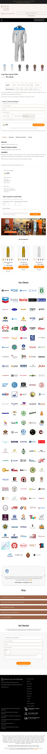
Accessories (3, 735)
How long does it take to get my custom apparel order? (12, 602)
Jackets (35, 739)
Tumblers (32, 741)
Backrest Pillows (21, 735)
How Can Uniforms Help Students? (7, 723)
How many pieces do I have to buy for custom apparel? (12, 597)
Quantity (5, 649)
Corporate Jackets (41, 736)
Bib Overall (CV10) (39, 262)
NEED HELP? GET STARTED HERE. (31, 13)
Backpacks (16, 735)
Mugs (8, 740)
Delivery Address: (18, 116)
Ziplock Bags (23, 743)
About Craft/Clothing (30, 678)
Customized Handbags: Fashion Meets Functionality (10, 708)
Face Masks (5, 739)
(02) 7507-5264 (6, 10)
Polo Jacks (23, 740)
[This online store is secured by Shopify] (5, 124)
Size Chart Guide (29, 693)
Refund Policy (29, 691)
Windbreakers (31, 742)
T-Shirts (14, 741)
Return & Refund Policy (10, 190)
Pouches (36, 740)
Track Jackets (28, 741)
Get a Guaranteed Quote (39, 124)
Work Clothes (37, 742)
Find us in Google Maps (31, 703)
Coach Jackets (27, 736)
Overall (11, 740)
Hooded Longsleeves (26, 739)
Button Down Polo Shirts (12, 736)
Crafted (31, 749)
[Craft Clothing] (8, 13)
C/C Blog (28, 701)
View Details (8, 271)
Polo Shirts (32, 740)
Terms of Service (29, 683)
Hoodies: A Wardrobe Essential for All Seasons (9, 712)
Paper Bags (15, 740)
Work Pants (41, 742)
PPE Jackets (43, 740)
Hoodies (32, 739)
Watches (27, 742)
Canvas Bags (19, 736)
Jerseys (39, 739)
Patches (19, 740)
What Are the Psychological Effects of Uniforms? (10, 727)
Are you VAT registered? (6, 617)
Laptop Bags (4, 740)
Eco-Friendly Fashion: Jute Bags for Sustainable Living (11, 715)
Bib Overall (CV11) (23, 262)
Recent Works (29, 696)
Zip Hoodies (18, 743)
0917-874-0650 (6, 8)
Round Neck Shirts (6, 741)
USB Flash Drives (41, 741)
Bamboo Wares (30, 735)
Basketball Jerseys (36, 735)
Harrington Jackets (19, 739)
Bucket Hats (5, 736)
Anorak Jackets (8, 735)
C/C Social (28, 698)
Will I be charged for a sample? (7, 607)
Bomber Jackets (42, 735)
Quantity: (4, 116)
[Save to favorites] (12, 247)
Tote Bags (23, 741)
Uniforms (36, 741)
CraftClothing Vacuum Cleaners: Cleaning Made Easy (10, 719)
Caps (23, 736)
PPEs (39, 740)
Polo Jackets (27, 740)
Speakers (11, 741)
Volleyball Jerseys (17, 742)
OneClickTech (35, 749)
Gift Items (14, 739)
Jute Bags (42, 739)
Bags (26, 735)
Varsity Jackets (11, 742)
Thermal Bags (18, 741)
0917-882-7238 (6, 6)
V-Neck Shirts (6, 742)
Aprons (13, 735)
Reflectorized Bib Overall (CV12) (8, 263)
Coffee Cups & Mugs (33, 736)
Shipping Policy (6, 191)
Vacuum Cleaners (28, 743)
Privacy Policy (29, 686)
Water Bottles (23, 742)
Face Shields (10, 739)
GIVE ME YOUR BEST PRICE (23, 663)
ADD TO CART (35, 214)
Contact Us (28, 681)
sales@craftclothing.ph (31, 15)
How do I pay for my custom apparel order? (10, 612)
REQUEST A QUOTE (8, 268)
